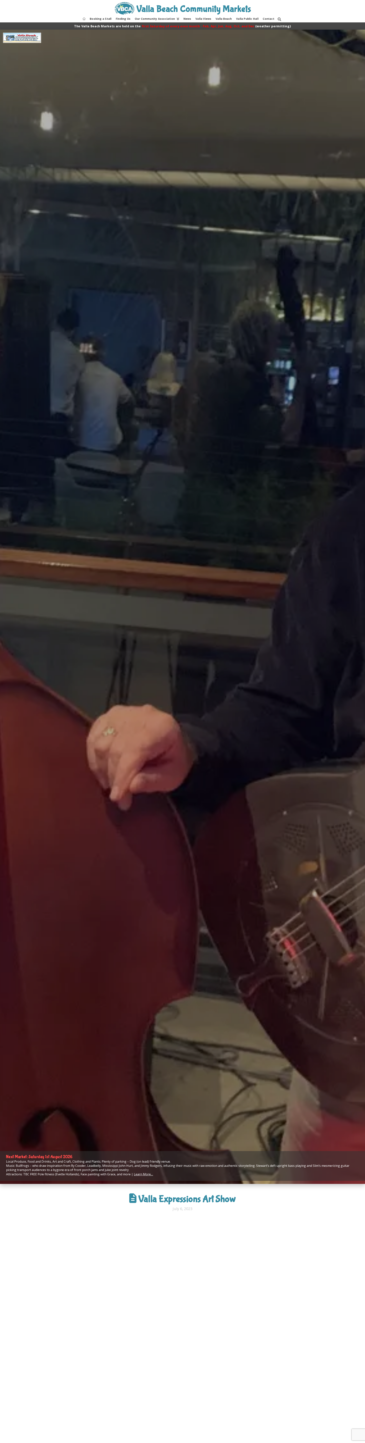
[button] (279, 19)
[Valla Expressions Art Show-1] (237, 1259)
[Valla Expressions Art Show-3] (128, 1341)
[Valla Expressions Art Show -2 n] (128, 1259)
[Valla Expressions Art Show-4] (237, 1341)
